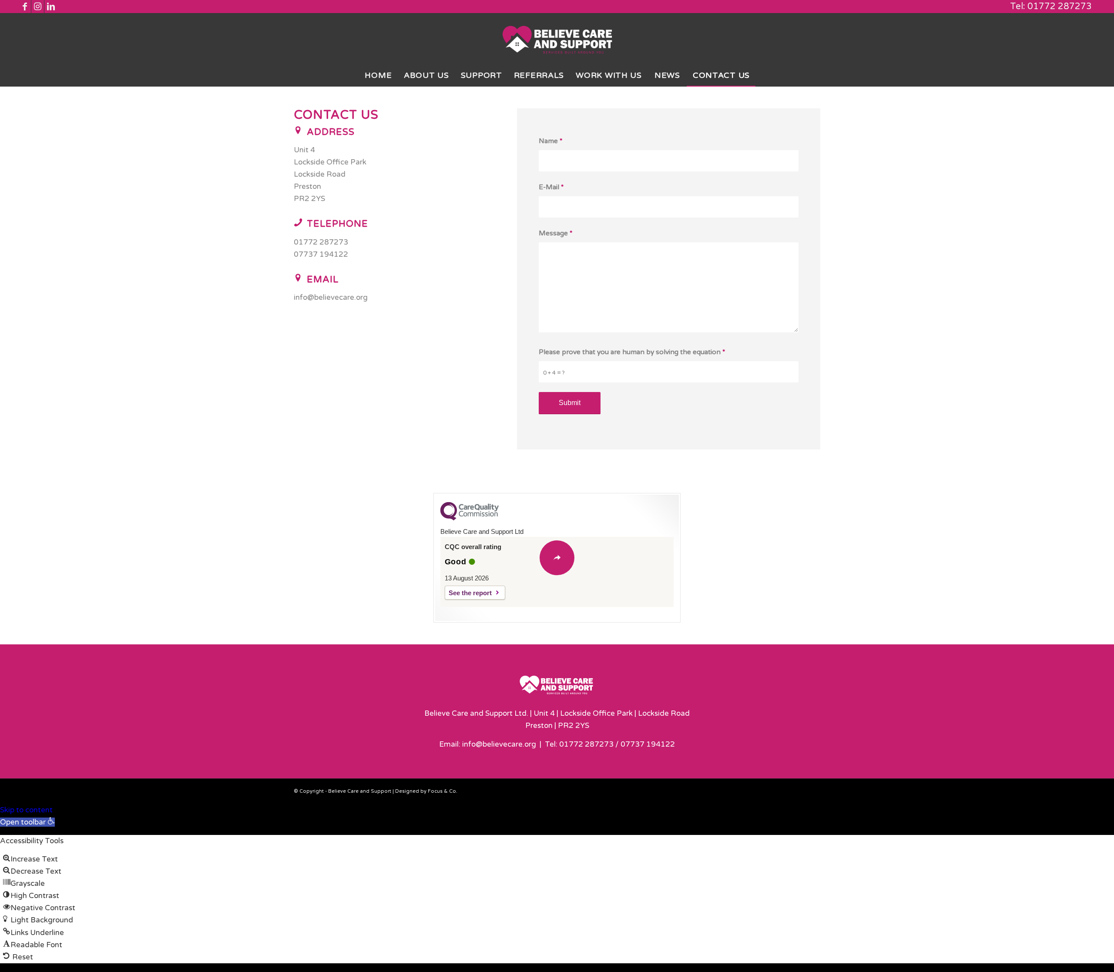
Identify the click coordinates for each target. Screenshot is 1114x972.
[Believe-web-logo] (557, 38)
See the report (470, 593)
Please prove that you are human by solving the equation (632, 352)
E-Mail (551, 187)
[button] (27, 822)
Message (556, 233)
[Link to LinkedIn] (50, 6)
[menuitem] (378, 75)
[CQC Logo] (469, 518)
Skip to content (26, 809)
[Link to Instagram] (37, 6)
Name (551, 141)
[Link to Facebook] (24, 6)
